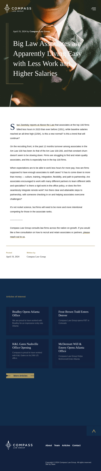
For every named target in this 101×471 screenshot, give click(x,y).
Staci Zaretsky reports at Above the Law (36, 125)
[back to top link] (94, 431)
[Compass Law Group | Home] (17, 9)
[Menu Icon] (94, 9)
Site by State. (50, 464)
